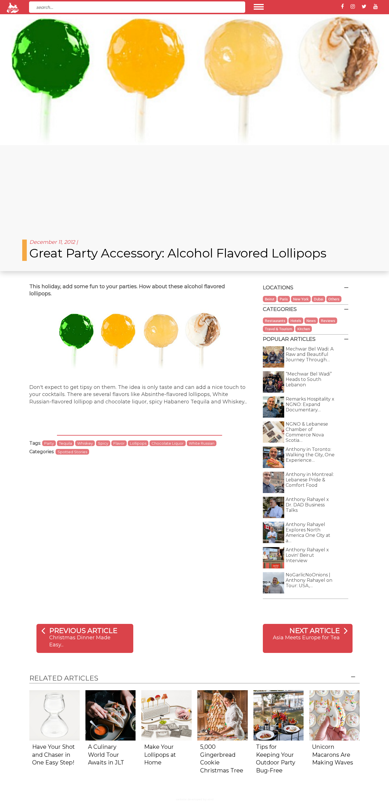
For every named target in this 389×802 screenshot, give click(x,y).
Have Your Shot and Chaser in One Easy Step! (53, 754)
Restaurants (275, 320)
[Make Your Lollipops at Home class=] (166, 715)
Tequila (65, 443)
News (311, 320)
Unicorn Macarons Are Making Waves (332, 754)
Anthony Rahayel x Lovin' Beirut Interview (307, 555)
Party (49, 443)
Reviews (328, 320)
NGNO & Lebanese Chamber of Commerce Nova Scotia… (307, 432)
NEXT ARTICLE (314, 630)
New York (301, 299)
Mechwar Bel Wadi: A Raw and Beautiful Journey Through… (309, 354)
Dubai (318, 299)
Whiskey (85, 443)
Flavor (119, 443)
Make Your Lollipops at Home (160, 754)
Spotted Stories (72, 452)
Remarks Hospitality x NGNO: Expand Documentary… (310, 404)
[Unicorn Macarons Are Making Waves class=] (334, 715)
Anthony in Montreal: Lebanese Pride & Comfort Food (310, 480)
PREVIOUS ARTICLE (83, 630)
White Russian (201, 443)
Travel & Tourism (278, 328)
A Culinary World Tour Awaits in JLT (106, 754)
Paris (284, 299)
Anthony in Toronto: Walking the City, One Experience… (310, 455)
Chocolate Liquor (167, 443)
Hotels (295, 320)
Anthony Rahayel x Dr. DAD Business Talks (307, 505)
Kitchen (303, 328)
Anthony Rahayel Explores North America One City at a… (308, 532)
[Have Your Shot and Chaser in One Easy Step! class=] (54, 715)
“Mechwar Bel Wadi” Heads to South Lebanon (309, 379)
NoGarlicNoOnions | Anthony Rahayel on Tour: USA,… (309, 580)
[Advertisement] (194, 188)
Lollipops (138, 443)
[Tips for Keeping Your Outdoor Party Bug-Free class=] (278, 715)
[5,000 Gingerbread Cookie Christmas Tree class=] (222, 715)
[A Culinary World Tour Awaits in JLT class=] (110, 715)
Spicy (103, 443)
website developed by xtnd (195, 799)
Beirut (270, 299)
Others (333, 299)
